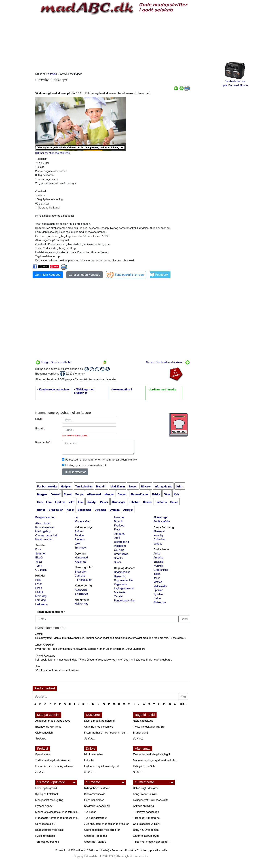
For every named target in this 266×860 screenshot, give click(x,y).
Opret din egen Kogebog (84, 274)
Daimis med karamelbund (99, 720)
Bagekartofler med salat (49, 829)
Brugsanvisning (45, 517)
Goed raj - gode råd (95, 835)
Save (56, 266)
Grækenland (160, 569)
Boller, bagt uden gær (145, 788)
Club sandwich (44, 732)
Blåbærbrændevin (94, 794)
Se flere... (41, 738)
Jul (76, 517)
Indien (157, 573)
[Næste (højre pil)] (181, 88)
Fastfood (119, 525)
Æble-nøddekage (143, 720)
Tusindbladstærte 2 (95, 818)
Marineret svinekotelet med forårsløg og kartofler (58, 812)
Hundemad (81, 557)
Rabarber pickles (94, 800)
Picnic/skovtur (83, 579)
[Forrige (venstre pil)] (176, 88)
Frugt (117, 529)
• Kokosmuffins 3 (121, 389)
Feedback (161, 274)
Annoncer (117, 850)
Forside (52, 74)
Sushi (117, 562)
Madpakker (120, 545)
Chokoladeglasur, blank (147, 823)
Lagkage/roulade (124, 588)
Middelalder (160, 586)
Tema (38, 565)
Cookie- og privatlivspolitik (152, 850)
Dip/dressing (121, 541)
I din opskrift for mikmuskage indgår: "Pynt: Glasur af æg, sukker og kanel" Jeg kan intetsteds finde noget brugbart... (103, 659)
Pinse (38, 588)
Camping (80, 575)
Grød (117, 537)
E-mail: (40, 428)
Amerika (158, 557)
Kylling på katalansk (47, 794)
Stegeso (80, 539)
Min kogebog (42, 531)
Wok (77, 543)
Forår (38, 549)
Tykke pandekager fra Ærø (148, 726)
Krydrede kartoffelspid (97, 806)
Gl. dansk (41, 569)
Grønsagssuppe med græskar (102, 829)
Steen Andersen (44, 644)
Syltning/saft (82, 593)
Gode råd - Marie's (95, 841)
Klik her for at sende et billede (52, 153)
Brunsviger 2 (140, 732)
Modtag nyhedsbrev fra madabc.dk (86, 465)
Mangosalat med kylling (49, 800)
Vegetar (157, 543)
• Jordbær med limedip (161, 389)
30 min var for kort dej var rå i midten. (57, 670)
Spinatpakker (43, 754)
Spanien (158, 590)
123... (183, 704)
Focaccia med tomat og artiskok (54, 766)
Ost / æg (119, 550)
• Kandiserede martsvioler (53, 389)
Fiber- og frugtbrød (46, 788)
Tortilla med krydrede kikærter (53, 760)
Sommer (40, 553)
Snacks (118, 558)
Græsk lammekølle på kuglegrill (151, 754)
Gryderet (119, 533)
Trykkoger (81, 547)
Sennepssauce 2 (45, 823)
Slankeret (159, 531)
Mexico (157, 582)
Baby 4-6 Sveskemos (146, 829)
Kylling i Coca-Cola (144, 766)
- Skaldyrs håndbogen (146, 812)
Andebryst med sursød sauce (52, 720)
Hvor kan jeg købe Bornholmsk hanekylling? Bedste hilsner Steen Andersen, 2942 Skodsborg (90, 648)
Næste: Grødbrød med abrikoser (165, 362)
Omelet (118, 596)
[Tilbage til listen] (104, 362)
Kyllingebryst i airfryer (96, 788)
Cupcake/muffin (123, 580)
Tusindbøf (90, 812)
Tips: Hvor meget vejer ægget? (151, 841)
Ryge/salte (81, 589)
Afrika (156, 553)
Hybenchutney (43, 806)
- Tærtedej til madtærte (146, 818)
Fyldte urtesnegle (45, 835)
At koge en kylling (143, 806)
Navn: (39, 418)
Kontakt (129, 850)
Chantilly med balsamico (98, 726)
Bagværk (119, 576)
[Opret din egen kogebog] (178, 425)
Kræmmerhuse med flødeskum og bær (106, 732)
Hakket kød (81, 603)
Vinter (38, 561)
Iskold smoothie (93, 754)
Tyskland (158, 594)
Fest (38, 579)
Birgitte (39, 634)
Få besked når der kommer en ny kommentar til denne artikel (101, 459)
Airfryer (79, 531)
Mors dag (41, 596)
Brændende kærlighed (48, 726)
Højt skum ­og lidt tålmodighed (101, 766)
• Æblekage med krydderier (84, 391)
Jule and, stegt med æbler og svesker (106, 823)
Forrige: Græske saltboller (56, 362)
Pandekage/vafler (124, 600)
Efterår (39, 557)
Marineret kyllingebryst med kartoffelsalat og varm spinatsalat (155, 760)
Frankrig (158, 565)
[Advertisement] (112, 43)
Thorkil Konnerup (45, 655)
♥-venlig (158, 535)
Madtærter (120, 592)
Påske (39, 592)
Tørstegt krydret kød (47, 841)
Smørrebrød (121, 554)
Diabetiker (159, 539)
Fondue (79, 535)
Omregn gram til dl (46, 535)
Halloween (41, 604)
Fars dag (40, 600)
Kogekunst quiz (44, 539)
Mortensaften (82, 521)
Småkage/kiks (161, 521)
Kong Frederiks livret (145, 794)
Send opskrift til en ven (129, 274)
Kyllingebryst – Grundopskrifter (151, 800)
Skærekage (160, 517)
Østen (157, 598)
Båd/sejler (80, 571)
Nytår (38, 583)
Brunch (118, 521)
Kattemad (80, 561)
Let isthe (89, 760)
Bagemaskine (122, 572)
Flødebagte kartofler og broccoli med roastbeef (58, 818)
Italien (156, 578)
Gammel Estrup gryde (146, 835)
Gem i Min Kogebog (47, 274)
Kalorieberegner (44, 527)
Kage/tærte (120, 584)
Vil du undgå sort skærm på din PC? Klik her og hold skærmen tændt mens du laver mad (92, 93)
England (158, 561)
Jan (37, 666)
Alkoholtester (43, 523)
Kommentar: (43, 442)
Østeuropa (159, 602)
